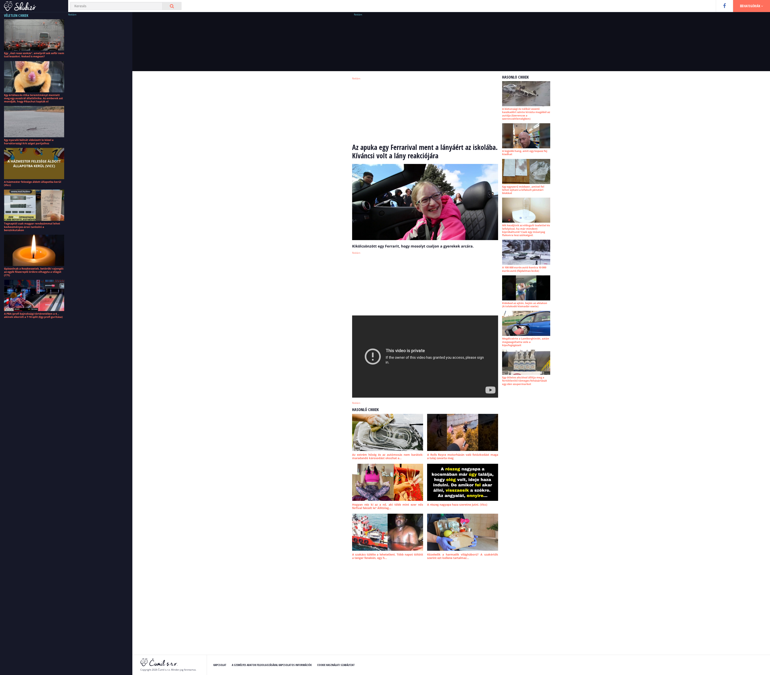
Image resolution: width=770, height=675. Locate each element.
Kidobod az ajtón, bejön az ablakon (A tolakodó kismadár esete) (524, 304)
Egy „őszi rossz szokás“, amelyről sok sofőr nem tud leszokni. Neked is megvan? (34, 54)
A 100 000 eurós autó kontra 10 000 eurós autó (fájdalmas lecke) (524, 269)
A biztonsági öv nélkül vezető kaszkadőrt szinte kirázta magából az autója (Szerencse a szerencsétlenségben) (526, 113)
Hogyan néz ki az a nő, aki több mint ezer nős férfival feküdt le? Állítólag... (387, 506)
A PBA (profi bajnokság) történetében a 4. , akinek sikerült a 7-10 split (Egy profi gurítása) (33, 315)
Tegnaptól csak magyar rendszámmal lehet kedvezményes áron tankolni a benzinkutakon (32, 227)
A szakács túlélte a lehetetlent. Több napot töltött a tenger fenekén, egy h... (387, 556)
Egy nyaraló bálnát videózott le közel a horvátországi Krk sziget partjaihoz (29, 141)
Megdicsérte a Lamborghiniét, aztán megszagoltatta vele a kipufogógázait (525, 342)
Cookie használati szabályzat (336, 665)
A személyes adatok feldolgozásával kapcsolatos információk (272, 665)
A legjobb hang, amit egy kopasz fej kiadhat (524, 152)
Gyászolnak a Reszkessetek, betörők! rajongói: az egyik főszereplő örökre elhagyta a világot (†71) (34, 272)
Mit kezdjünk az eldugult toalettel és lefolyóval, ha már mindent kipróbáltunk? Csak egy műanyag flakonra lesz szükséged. (526, 230)
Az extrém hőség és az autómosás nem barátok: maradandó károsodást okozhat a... (387, 456)
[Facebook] (724, 6)
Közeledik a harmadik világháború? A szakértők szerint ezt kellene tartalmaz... (462, 556)
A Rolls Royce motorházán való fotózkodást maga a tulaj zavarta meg (462, 456)
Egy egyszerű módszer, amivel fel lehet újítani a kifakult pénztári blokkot (523, 190)
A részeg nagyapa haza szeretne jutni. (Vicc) (457, 504)
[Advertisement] (98, 77)
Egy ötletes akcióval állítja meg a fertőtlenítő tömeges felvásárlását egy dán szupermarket (524, 381)
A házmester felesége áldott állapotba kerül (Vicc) (32, 183)
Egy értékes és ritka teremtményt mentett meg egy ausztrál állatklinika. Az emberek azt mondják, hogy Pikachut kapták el (33, 98)
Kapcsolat (219, 665)
